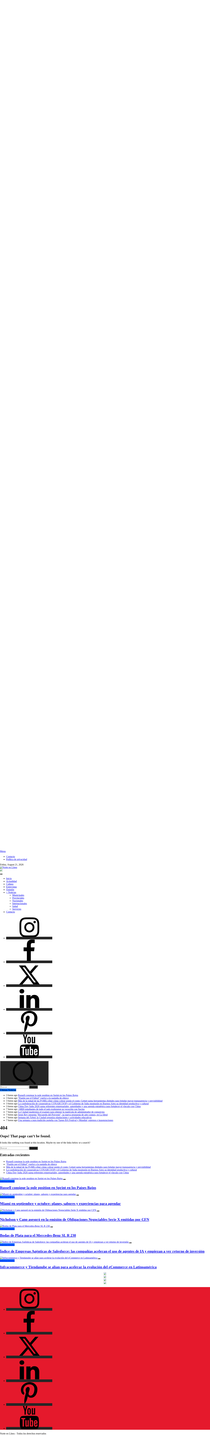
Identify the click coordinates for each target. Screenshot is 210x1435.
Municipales (18, 895)
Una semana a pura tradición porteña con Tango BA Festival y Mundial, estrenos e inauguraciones (65, 1120)
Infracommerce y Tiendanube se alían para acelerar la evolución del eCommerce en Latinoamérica (78, 1267)
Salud (15, 906)
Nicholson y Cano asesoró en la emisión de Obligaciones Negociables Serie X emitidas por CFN (74, 1219)
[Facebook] (29, 962)
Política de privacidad (16, 859)
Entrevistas (11, 886)
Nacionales (17, 900)
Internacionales (19, 903)
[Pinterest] (29, 1033)
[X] (29, 985)
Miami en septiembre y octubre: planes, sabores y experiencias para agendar (60, 1204)
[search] (24, 1073)
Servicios (16, 909)
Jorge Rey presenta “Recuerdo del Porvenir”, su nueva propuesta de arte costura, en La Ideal (63, 1114)
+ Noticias (11, 892)
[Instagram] (29, 938)
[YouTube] (29, 1057)
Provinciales (18, 898)
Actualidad (11, 881)
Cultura (9, 884)
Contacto (10, 856)
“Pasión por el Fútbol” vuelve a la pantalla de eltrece (43, 1098)
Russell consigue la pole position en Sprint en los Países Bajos (48, 1095)
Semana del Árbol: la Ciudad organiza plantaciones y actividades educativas (55, 1117)
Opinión (10, 889)
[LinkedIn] (29, 1009)
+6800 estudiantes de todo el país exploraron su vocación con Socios (51, 1109)
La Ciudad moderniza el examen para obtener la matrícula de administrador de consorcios (61, 1112)
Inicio (9, 878)
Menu (3, 851)
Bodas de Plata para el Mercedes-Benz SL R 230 (38, 1235)
